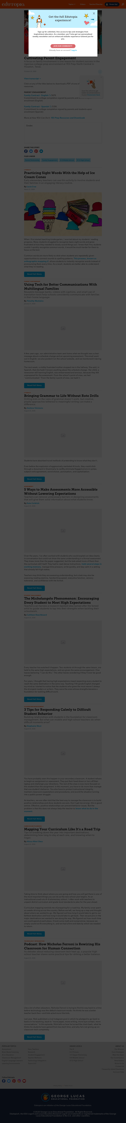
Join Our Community (63, 46)
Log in (74, 50)
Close (94, 13)
